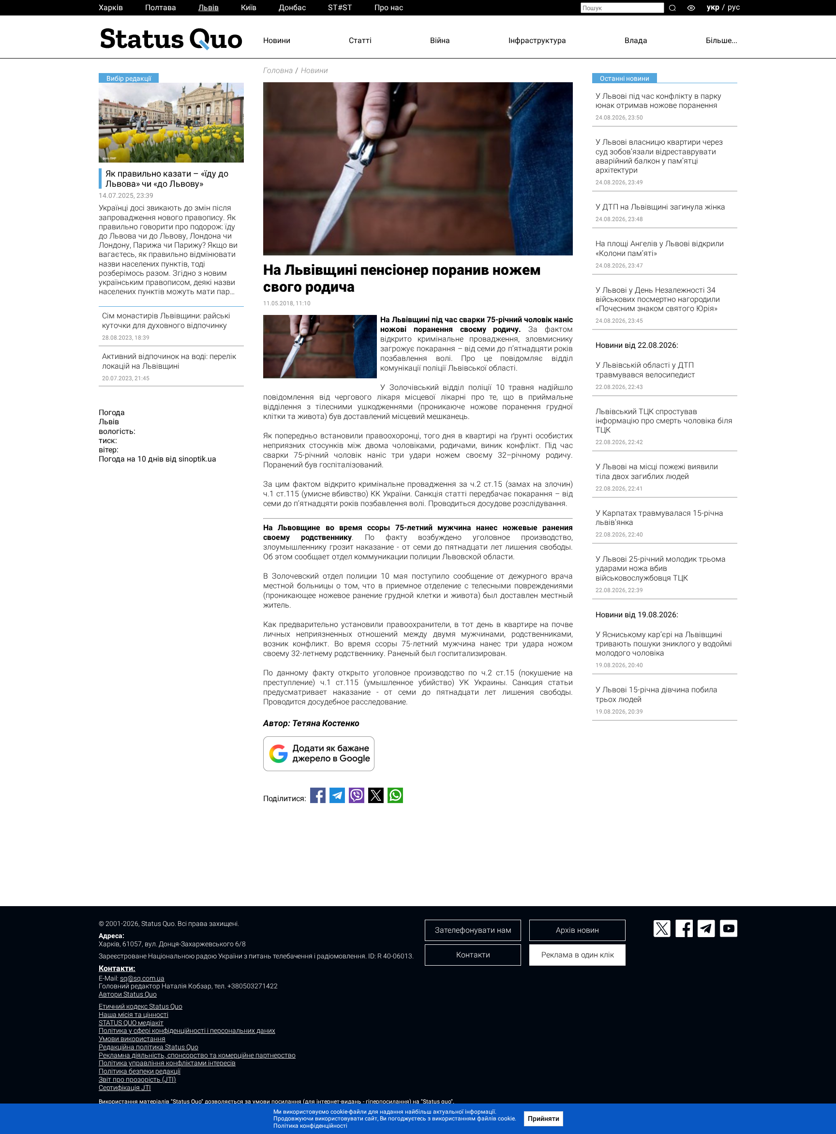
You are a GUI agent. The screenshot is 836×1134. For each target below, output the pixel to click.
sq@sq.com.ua (142, 978)
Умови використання (132, 1039)
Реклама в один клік (577, 954)
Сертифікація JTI (125, 1087)
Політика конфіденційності (310, 1125)
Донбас (292, 7)
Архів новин (577, 930)
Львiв (208, 7)
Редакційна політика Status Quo (148, 1047)
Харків (111, 7)
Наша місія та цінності (133, 1014)
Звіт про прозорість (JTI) (137, 1079)
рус (734, 7)
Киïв (248, 7)
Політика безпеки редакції (139, 1071)
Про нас (388, 7)
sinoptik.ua (197, 458)
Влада (636, 40)
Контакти (473, 954)
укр (713, 7)
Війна (440, 40)
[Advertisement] (418, 843)
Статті (360, 40)
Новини (276, 40)
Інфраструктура (537, 40)
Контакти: (117, 968)
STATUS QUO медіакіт (131, 1023)
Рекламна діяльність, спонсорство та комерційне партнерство (197, 1055)
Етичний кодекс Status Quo (140, 1006)
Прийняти (543, 1118)
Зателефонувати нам (473, 930)
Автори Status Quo (128, 994)
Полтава (160, 7)
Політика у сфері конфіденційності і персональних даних (187, 1030)
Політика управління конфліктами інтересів (167, 1063)
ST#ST (340, 7)
